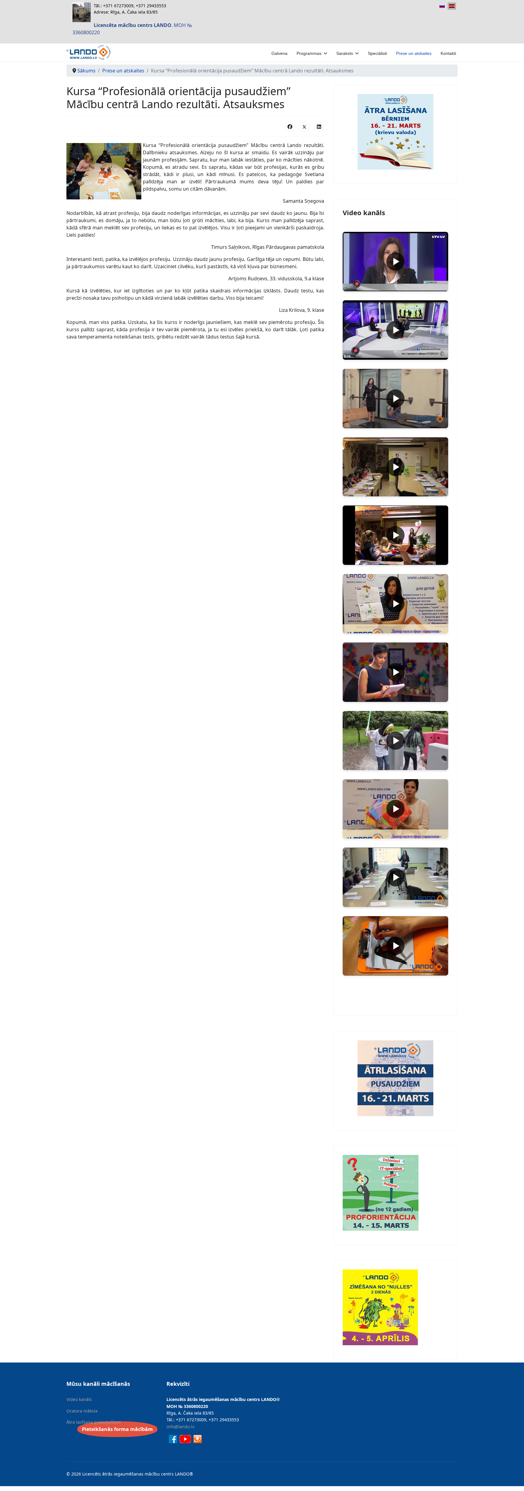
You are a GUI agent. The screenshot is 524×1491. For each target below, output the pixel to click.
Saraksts (344, 53)
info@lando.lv (180, 1426)
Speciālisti (377, 53)
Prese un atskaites (414, 53)
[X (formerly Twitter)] (304, 126)
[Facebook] (290, 126)
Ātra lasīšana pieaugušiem (93, 1422)
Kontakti (448, 53)
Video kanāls (79, 1399)
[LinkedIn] (319, 126)
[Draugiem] (197, 1438)
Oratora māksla (82, 1411)
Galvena (279, 53)
